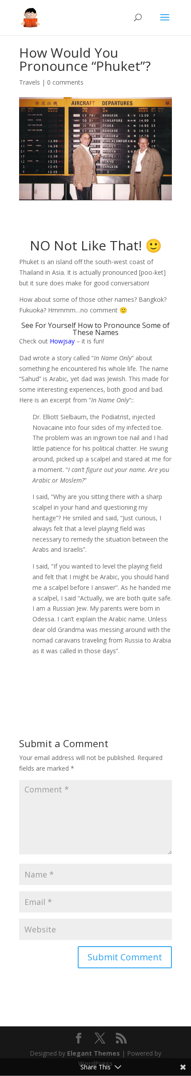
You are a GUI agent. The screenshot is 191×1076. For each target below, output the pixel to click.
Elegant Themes (93, 1053)
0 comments (65, 82)
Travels (29, 82)
